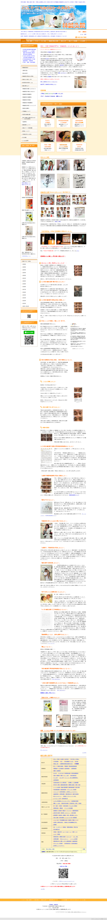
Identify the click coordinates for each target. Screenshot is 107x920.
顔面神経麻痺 (79, 120)
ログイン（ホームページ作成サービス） (99, 918)
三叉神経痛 (63, 122)
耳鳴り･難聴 (47, 144)
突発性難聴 (48, 146)
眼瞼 (76, 122)
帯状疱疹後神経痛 (63, 120)
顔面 (79, 122)
